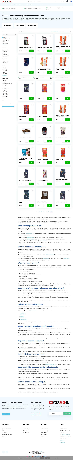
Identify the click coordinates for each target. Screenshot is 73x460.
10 (48, 211)
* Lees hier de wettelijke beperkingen (55, 415)
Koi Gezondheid (29, 4)
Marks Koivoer (23, 313)
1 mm (5, 90)
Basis (5, 80)
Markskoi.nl (62, 440)
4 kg (4, 72)
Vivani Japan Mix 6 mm (24, 138)
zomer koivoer (46, 258)
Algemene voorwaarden (6, 429)
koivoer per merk (32, 310)
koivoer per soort (29, 233)
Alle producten (5, 13)
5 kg (5, 73)
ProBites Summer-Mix (61, 138)
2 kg (5, 69)
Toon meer (14, 21)
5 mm (5, 96)
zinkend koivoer (44, 240)
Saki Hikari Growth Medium (25, 69)
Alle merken (5, 37)
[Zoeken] (55, 1)
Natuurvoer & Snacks (10, 4)
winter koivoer (66, 258)
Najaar (5, 53)
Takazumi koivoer (23, 319)
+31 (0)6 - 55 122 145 (36, 413)
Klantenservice (31, 1)
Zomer (5, 51)
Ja (41, 457)
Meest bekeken (54, 31)
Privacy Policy (4, 432)
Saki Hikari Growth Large (25, 180)
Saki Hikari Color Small (61, 202)
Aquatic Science (6, 38)
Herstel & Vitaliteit (7, 83)
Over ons (3, 427)
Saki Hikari (22, 316)
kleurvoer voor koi (30, 239)
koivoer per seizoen (50, 254)
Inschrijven (67, 413)
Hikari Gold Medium (24, 116)
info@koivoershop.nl (36, 415)
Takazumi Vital (59, 159)
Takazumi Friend (60, 95)
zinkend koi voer (23, 348)
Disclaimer (4, 430)
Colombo (5, 41)
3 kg (5, 70)
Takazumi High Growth (43, 159)
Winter (5, 54)
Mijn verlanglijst (26, 432)
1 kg (5, 67)
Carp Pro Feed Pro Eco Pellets (26, 47)
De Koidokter (5, 43)
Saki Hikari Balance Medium (26, 95)
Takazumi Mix (41, 95)
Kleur (5, 85)
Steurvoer (44, 4)
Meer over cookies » (55, 457)
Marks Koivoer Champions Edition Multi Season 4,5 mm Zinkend (62, 117)
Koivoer (3, 4)
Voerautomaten (37, 4)
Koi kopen (4, 437)
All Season (6, 56)
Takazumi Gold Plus (42, 116)
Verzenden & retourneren (7, 434)
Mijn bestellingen (26, 429)
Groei (5, 82)
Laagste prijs (61, 31)
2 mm (5, 91)
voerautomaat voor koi (49, 364)
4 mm (5, 94)
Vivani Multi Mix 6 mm (43, 202)
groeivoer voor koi (30, 237)
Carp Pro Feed (6, 40)
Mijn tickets (25, 430)
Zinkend (5, 62)
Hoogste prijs (68, 31)
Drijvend (6, 61)
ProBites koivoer (23, 318)
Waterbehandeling (20, 4)
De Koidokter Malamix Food (44, 138)
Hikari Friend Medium (43, 180)
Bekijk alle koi (6, 414)
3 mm (5, 93)
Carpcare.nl (62, 442)
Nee (47, 457)
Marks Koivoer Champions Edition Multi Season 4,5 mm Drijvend (44, 69)
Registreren (25, 427)
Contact (3, 436)
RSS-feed (40, 451)
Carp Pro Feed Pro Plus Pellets (45, 47)
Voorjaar (5, 50)
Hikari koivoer (22, 314)
